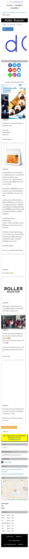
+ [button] (3, 482)
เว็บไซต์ (20, 24)
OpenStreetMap (19, 499)
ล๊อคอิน (21, 544)
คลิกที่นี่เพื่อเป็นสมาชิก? (14, 439)
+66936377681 (8, 462)
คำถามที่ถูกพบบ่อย (10, 544)
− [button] (3, 484)
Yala (17, 12)
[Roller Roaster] (15, 490)
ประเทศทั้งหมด (15, 8)
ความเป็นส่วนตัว (15, 540)
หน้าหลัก (10, 5)
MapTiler (13, 499)
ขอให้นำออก (5, 431)
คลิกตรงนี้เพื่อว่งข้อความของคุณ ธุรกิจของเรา (11, 455)
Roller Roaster (15, 493)
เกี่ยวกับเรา (10, 536)
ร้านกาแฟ (4, 447)
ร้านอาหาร (22, 12)
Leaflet (8, 499)
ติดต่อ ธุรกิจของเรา (8, 29)
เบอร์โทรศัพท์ (12, 24)
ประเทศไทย (11, 12)
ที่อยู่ (5, 24)
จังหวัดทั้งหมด (18, 5)
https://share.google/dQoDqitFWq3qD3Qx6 (12, 474)
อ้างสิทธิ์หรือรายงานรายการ (9, 427)
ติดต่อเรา (19, 536)
